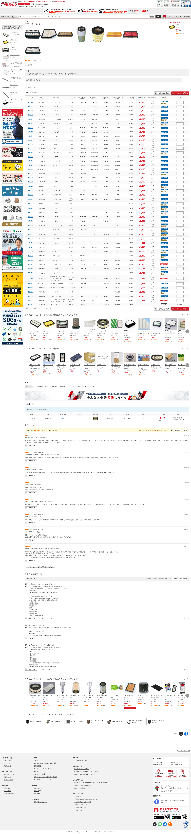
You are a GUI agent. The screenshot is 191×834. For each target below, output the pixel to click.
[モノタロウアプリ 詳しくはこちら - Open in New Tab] (171, 810)
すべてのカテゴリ (24, 16)
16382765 (30, 128)
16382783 (30, 136)
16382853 (30, 165)
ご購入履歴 (40, 6)
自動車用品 (54, 386)
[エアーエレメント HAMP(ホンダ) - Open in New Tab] (157, 324)
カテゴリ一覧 (7, 760)
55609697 (30, 251)
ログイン (24, 4)
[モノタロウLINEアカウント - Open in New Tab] (160, 826)
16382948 (30, 199)
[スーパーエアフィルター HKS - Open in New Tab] (171, 688)
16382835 (30, 157)
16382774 (30, 132)
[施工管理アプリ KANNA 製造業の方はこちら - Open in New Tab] (12, 270)
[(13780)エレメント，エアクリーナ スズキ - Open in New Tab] (171, 324)
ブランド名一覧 (8, 763)
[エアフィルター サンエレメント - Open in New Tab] (62, 324)
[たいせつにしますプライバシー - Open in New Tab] (185, 824)
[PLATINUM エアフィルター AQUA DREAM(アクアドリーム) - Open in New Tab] (35, 358)
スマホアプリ (7, 791)
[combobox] (90, 16)
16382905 (30, 182)
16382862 (30, 169)
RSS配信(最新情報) (9, 793)
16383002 (30, 225)
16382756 (30, 123)
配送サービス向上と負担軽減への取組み (45, 777)
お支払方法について (176, 762)
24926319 (64, 419)
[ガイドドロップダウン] (175, 5)
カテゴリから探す (5, 16)
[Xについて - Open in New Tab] (155, 826)
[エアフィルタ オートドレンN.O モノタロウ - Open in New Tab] (90, 688)
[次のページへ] (187, 331)
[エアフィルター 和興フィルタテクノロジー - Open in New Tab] (76, 324)
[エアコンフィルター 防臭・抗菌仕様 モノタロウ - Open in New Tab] (184, 688)
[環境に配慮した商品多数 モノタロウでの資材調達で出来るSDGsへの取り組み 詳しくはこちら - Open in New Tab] (12, 344)
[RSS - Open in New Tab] (170, 826)
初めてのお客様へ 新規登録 (41, 4)
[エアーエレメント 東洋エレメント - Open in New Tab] (49, 358)
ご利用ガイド (160, 758)
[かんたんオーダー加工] (12, 226)
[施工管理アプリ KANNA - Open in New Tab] (12, 254)
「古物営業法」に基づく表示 (82, 802)
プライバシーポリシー (80, 804)
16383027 (30, 234)
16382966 (30, 208)
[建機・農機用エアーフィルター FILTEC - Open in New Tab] (130, 358)
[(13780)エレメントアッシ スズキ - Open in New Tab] (130, 688)
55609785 (30, 287)
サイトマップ (78, 810)
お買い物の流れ (157, 762)
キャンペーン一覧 (9, 774)
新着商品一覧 (7, 766)
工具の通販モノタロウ (42, 386)
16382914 (30, 186)
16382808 (30, 144)
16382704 (30, 102)
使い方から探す (8, 780)
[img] (9, 4)
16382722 (30, 111)
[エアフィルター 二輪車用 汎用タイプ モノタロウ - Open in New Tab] (157, 688)
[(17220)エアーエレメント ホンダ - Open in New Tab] (184, 324)
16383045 (30, 243)
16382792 (30, 140)
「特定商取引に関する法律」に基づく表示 (86, 799)
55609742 (30, 304)
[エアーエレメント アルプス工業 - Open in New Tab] (117, 324)
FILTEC (27, 21)
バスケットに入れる (182, 93)
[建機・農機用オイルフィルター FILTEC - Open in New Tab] (171, 358)
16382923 (30, 190)
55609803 (30, 296)
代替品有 (179, 304)
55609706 (30, 256)
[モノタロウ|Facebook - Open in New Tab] (165, 826)
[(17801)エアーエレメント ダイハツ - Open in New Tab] (76, 688)
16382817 (30, 148)
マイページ (22, 6)
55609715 (30, 260)
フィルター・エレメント (77, 386)
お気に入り (187, 16)
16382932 (30, 195)
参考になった (32, 445)
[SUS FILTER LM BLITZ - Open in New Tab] (76, 358)
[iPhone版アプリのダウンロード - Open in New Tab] (162, 816)
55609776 (30, 283)
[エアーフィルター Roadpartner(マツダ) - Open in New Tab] (144, 324)
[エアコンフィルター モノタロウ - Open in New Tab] (90, 324)
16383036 (30, 238)
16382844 (30, 161)
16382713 (30, 106)
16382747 (30, 119)
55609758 (30, 273)
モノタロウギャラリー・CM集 (42, 779)
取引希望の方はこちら (40, 802)
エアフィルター (90, 386)
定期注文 (31, 6)
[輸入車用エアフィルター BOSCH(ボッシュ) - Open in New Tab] (144, 358)
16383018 (30, 229)
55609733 (30, 268)
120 (54, 430)
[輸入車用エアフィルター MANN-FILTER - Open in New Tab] (184, 358)
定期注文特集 (7, 777)
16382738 (30, 115)
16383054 (30, 247)
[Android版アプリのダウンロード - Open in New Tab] (180, 816)
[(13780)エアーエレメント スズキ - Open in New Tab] (130, 324)
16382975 (30, 212)
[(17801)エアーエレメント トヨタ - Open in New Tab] (35, 688)
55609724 (30, 264)
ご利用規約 (77, 796)
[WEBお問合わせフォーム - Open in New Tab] (160, 3)
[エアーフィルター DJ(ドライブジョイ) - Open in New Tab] (35, 324)
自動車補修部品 (63, 386)
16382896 (30, 177)
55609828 (30, 300)
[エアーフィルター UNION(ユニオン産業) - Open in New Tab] (103, 324)
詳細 (151, 16)
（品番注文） (14, 16)
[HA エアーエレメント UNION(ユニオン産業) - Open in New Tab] (90, 358)
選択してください (33, 87)
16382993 (30, 221)
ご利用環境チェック (80, 807)
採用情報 (35, 785)
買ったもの (178, 16)
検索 (158, 16)
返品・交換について (176, 765)
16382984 (30, 217)
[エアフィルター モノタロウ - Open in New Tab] (49, 324)
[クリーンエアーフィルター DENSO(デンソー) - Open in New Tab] (117, 688)
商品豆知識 (7, 788)
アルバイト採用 (38, 788)
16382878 (30, 173)
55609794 (30, 292)
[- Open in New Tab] (159, 774)
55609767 (30, 278)
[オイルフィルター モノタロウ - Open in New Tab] (144, 688)
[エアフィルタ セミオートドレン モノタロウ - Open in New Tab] (62, 688)
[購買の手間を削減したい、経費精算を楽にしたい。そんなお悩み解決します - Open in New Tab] (107, 396)
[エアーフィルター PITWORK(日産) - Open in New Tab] (117, 358)
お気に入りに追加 (164, 93)
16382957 (30, 203)
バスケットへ (131, 708)
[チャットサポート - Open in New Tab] (167, 3)
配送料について (157, 765)
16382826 (30, 152)
